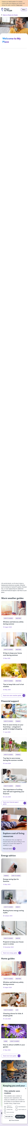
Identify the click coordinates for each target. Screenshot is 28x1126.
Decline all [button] (9, 1116)
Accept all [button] (20, 1116)
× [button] (25, 1088)
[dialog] (14, 1105)
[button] (14, 1120)
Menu (24, 9)
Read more (19, 5)
